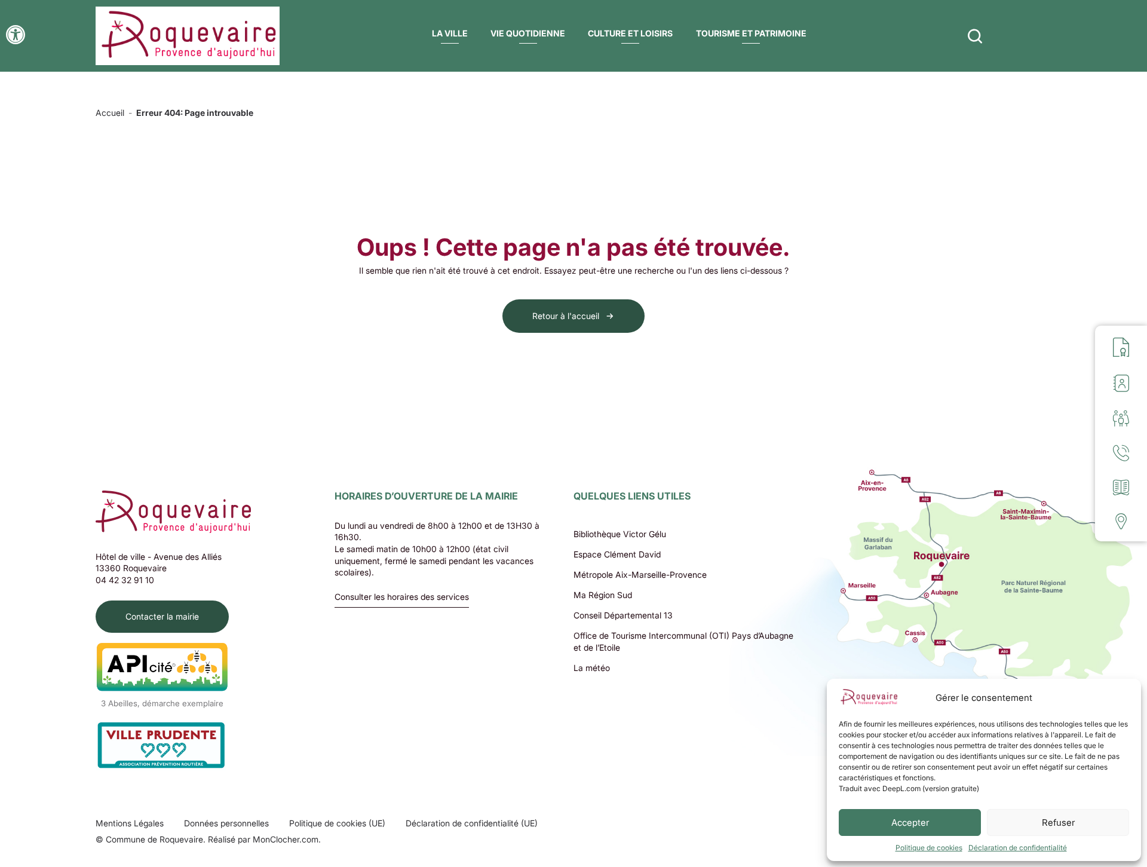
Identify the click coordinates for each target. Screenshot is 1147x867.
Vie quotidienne (527, 33)
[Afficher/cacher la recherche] (975, 36)
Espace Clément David (617, 554)
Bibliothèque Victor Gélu (620, 534)
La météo (592, 668)
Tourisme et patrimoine (751, 33)
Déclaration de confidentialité (1017, 847)
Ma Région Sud (603, 595)
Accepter (910, 822)
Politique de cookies (928, 847)
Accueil (110, 113)
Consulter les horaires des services (402, 597)
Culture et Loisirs (630, 33)
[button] (15, 34)
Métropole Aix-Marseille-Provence (640, 574)
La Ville (450, 33)
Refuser (1058, 822)
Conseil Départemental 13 (623, 615)
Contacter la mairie (162, 616)
